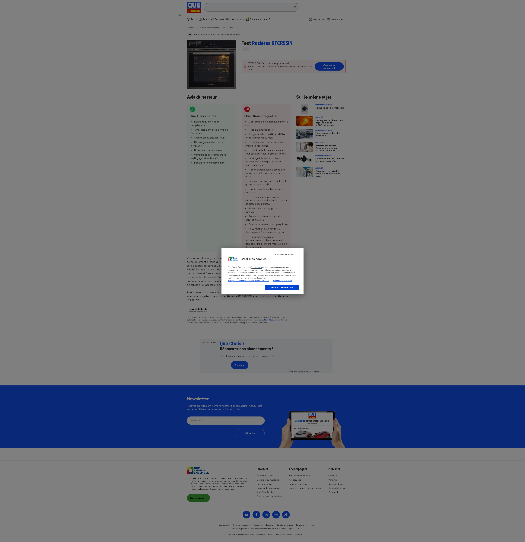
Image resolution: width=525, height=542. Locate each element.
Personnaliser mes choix (282, 281)
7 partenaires (256, 267)
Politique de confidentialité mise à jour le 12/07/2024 (248, 281)
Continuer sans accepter (285, 254)
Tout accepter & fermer (282, 287)
